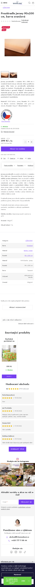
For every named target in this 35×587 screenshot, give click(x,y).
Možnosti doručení (9, 132)
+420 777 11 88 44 (19, 540)
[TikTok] (25, 552)
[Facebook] (11, 552)
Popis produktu (8, 165)
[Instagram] (16, 552)
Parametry (20, 165)
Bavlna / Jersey (28, 251)
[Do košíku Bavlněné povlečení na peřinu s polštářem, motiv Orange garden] (9, 376)
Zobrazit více (17, 449)
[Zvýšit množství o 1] (31, 142)
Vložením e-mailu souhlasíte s (16, 508)
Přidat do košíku (17, 149)
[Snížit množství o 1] (25, 142)
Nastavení (17, 574)
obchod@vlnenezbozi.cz (19, 537)
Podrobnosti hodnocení (25, 21)
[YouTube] (20, 552)
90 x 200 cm (29, 256)
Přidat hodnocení (17, 307)
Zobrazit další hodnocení (25, 324)
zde (23, 570)
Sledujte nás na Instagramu (18, 461)
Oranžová (30, 246)
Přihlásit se (26, 502)
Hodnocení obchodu (17, 384)
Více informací (5, 121)
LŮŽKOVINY (29, 241)
